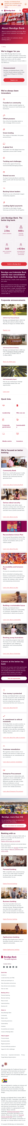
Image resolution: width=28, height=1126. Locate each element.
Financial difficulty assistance (8, 1046)
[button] (26, 4)
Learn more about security (10, 517)
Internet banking (5, 1003)
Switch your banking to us (7, 980)
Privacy (23, 1055)
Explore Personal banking (10, 883)
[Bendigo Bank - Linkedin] (13, 967)
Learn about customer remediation (12, 762)
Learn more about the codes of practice (14, 737)
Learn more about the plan (10, 549)
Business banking (5, 998)
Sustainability (4, 1023)
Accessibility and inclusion (7, 1029)
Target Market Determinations (8, 1057)
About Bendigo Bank (6, 1012)
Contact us (3, 975)
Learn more (6, 391)
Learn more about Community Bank (13, 484)
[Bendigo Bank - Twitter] (10, 967)
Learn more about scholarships (11, 653)
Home (4, 46)
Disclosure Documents (13, 1111)
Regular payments (5, 1043)
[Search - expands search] (20, 10)
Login (25, 10)
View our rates (4, 988)
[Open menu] (2, 10)
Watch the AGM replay (9, 361)
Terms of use (4, 1055)
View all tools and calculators (8, 986)
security (16, 847)
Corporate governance (6, 1020)
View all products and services (8, 983)
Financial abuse (5, 1038)
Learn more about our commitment (14, 826)
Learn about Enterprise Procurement (13, 791)
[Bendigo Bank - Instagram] (7, 967)
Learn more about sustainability (12, 619)
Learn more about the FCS (10, 708)
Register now (14, 80)
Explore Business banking (10, 919)
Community (4, 1015)
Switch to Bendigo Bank (14, 264)
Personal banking (5, 995)
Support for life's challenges (8, 1049)
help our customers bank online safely (12, 850)
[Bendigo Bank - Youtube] (16, 967)
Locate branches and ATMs (7, 977)
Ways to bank (4, 1000)
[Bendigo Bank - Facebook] (4, 967)
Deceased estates (5, 1041)
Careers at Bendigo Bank (7, 1031)
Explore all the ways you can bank (10, 841)
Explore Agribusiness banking (11, 949)
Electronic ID (4, 1006)
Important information (14, 1055)
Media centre (4, 1018)
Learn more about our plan (10, 587)
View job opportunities (14, 678)
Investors (3, 1026)
